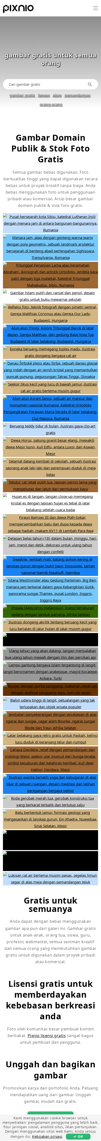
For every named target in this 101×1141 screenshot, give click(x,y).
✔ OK (78, 1136)
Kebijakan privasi (47, 1136)
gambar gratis (22, 95)
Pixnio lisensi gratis (47, 1035)
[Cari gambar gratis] (90, 84)
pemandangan (77, 95)
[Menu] (95, 8)
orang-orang (51, 104)
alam (57, 95)
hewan (44, 95)
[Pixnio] (18, 10)
